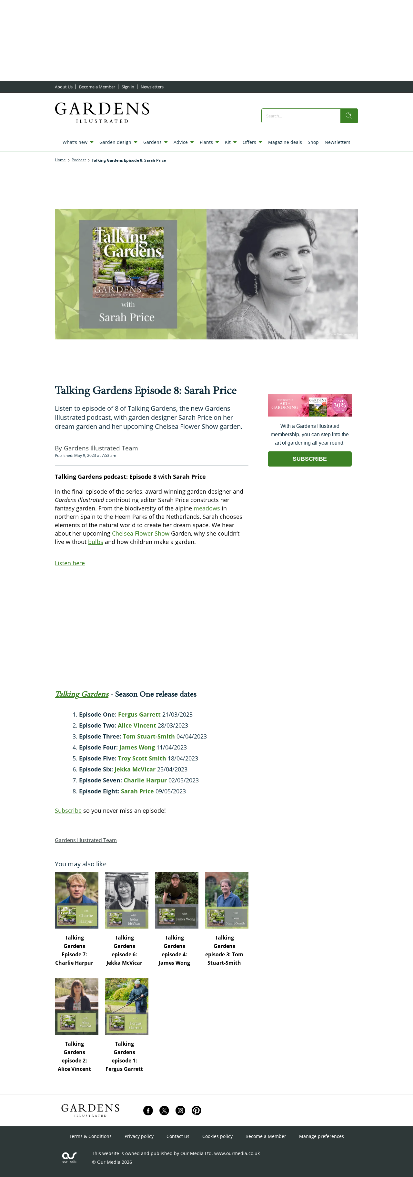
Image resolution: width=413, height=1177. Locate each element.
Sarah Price (137, 791)
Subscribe (68, 810)
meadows (207, 508)
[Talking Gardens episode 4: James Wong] (176, 900)
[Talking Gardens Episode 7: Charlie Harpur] (76, 900)
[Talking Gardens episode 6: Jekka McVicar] (126, 900)
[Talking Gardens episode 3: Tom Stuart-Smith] (226, 900)
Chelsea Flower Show (140, 533)
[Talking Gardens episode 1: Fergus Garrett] (126, 1006)
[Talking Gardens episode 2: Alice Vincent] (76, 1006)
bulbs (95, 542)
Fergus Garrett (139, 714)
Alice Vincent (137, 725)
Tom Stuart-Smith (149, 736)
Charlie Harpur (145, 780)
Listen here (70, 563)
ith (162, 758)
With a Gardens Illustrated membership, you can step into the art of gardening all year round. (310, 434)
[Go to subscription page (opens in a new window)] (310, 414)
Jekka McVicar (135, 769)
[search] (349, 115)
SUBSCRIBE (310, 459)
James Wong (137, 747)
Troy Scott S (135, 758)
